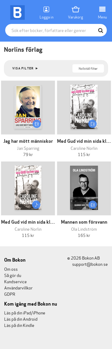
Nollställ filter (88, 68)
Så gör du (12, 275)
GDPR (9, 294)
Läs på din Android (21, 319)
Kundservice (15, 281)
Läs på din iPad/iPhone (24, 312)
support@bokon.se (89, 264)
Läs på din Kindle (19, 325)
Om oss (11, 269)
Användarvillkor (18, 287)
